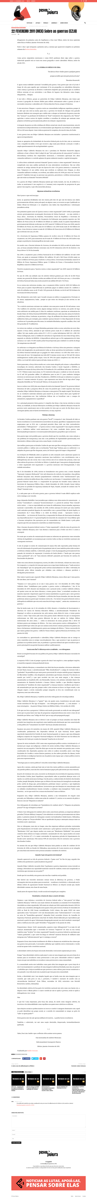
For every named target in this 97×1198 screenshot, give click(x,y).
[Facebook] (81, 1)
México (25, 1054)
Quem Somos (64, 23)
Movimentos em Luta (23, 26)
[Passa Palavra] (48, 11)
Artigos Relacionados (17, 1072)
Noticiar (29, 23)
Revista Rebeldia (30, 49)
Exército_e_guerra (19, 1054)
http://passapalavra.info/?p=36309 (25, 1105)
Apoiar (38, 23)
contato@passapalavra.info (48, 1163)
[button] (85, 23)
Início (28, 1)
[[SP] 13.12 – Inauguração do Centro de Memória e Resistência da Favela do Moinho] (18, 1080)
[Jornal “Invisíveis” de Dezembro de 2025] (64, 1080)
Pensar (45, 23)
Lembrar (54, 23)
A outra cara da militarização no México (22, 1066)
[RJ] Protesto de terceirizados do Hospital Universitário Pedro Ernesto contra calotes (48, 1088)
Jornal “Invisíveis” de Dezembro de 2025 (62, 1087)
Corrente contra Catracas (78, 1066)
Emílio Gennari (32, 1051)
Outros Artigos (28, 1072)
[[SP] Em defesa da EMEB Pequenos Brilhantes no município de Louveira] (33, 1080)
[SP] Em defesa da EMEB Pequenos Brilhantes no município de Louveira (33, 1088)
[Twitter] (86, 1)
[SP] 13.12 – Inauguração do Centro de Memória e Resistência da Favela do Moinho (17, 1088)
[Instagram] (84, 1)
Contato (33, 1)
